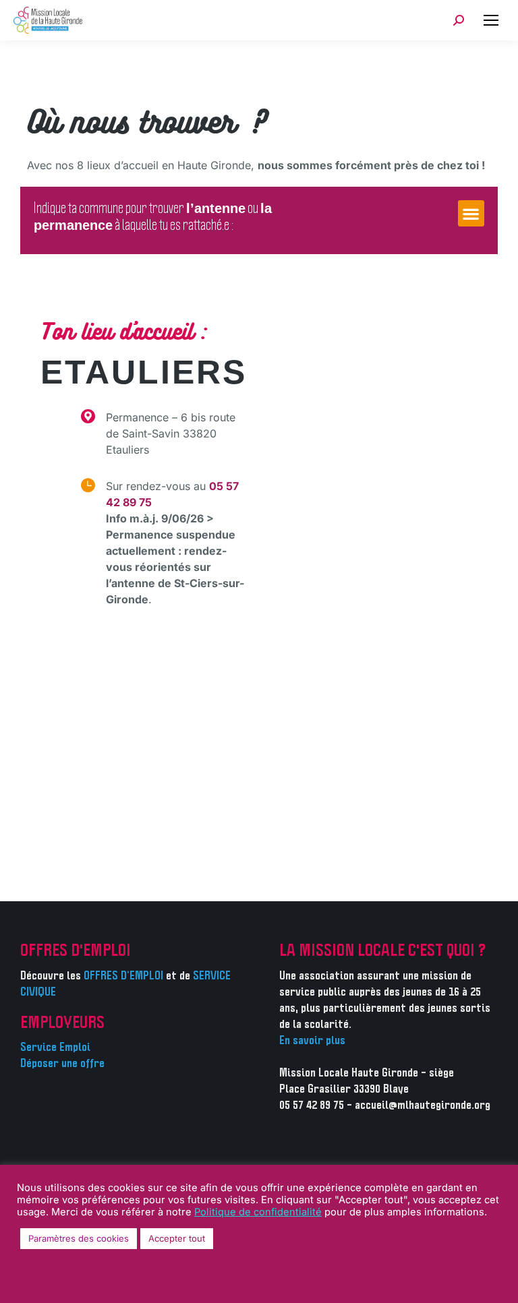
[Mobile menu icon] (491, 20)
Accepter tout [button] (176, 1238)
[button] (471, 213)
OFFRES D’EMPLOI (123, 976)
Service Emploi (55, 1047)
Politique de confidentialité (258, 1212)
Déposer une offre (62, 1063)
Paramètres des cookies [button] (78, 1238)
